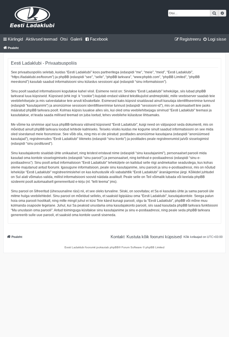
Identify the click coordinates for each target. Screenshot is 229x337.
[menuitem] (41, 39)
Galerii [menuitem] (76, 39)
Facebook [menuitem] (99, 39)
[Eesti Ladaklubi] (32, 17)
